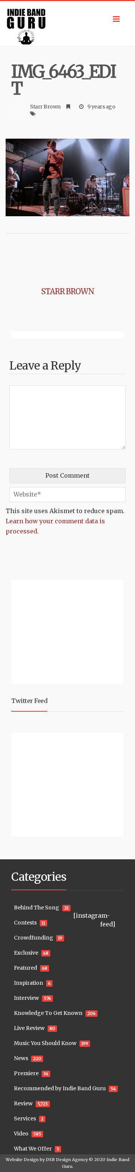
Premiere (26, 1073)
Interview (26, 998)
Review (23, 1103)
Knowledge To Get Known (48, 1013)
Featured (25, 967)
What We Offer (33, 1148)
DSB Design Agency (67, 1159)
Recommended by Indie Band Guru (60, 1088)
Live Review (29, 1028)
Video (21, 1133)
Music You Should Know (45, 1043)
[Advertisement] (58, 631)
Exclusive (26, 952)
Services (25, 1118)
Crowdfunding (33, 937)
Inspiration (28, 982)
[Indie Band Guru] (67, 23)
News (21, 1058)
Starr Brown (45, 106)
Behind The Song (36, 907)
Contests (25, 922)
